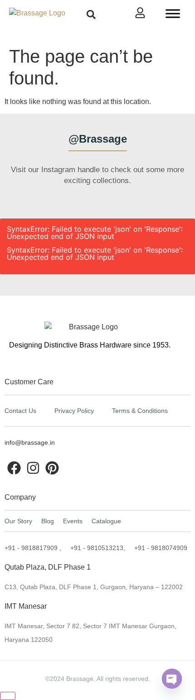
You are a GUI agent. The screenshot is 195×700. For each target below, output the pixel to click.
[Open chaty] (172, 679)
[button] (91, 14)
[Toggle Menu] (173, 13)
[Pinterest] (52, 467)
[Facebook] (14, 467)
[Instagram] (33, 467)
